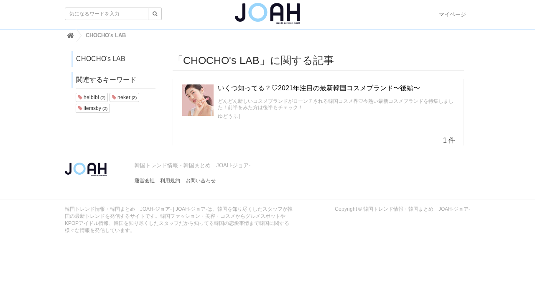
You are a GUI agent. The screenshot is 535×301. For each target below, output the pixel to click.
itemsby (94, 108)
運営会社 (145, 181)
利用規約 (170, 181)
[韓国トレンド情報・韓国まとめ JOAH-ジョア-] (267, 17)
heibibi (93, 97)
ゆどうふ (228, 116)
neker (126, 97)
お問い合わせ (201, 181)
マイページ (452, 14)
